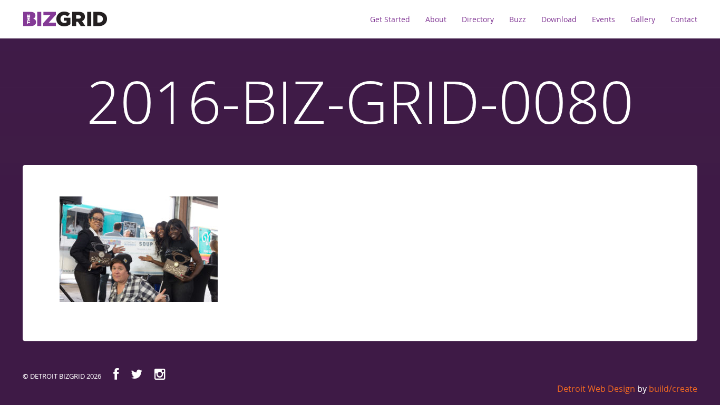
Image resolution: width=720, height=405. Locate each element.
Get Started (390, 19)
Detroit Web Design (596, 388)
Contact (683, 19)
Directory (478, 19)
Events (603, 19)
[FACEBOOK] (116, 374)
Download (559, 19)
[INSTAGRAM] (160, 374)
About (435, 19)
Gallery (642, 19)
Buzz (517, 19)
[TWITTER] (136, 374)
